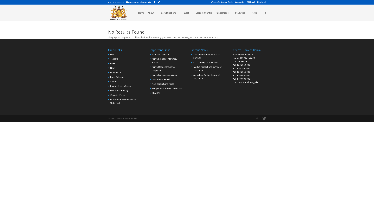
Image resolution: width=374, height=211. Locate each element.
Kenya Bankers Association (165, 75)
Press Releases (117, 77)
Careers (113, 81)
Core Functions (168, 13)
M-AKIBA (156, 93)
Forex (113, 54)
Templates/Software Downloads (167, 88)
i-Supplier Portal (117, 95)
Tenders (114, 58)
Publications (222, 13)
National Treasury (160, 54)
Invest (186, 13)
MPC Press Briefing (119, 90)
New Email (261, 2)
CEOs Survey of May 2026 (205, 62)
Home (141, 13)
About (151, 13)
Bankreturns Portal (161, 79)
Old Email (251, 2)
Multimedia (115, 72)
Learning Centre (204, 13)
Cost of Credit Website (120, 86)
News (254, 13)
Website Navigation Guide (222, 2)
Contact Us (239, 2)
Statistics (240, 13)
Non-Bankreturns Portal (163, 83)
